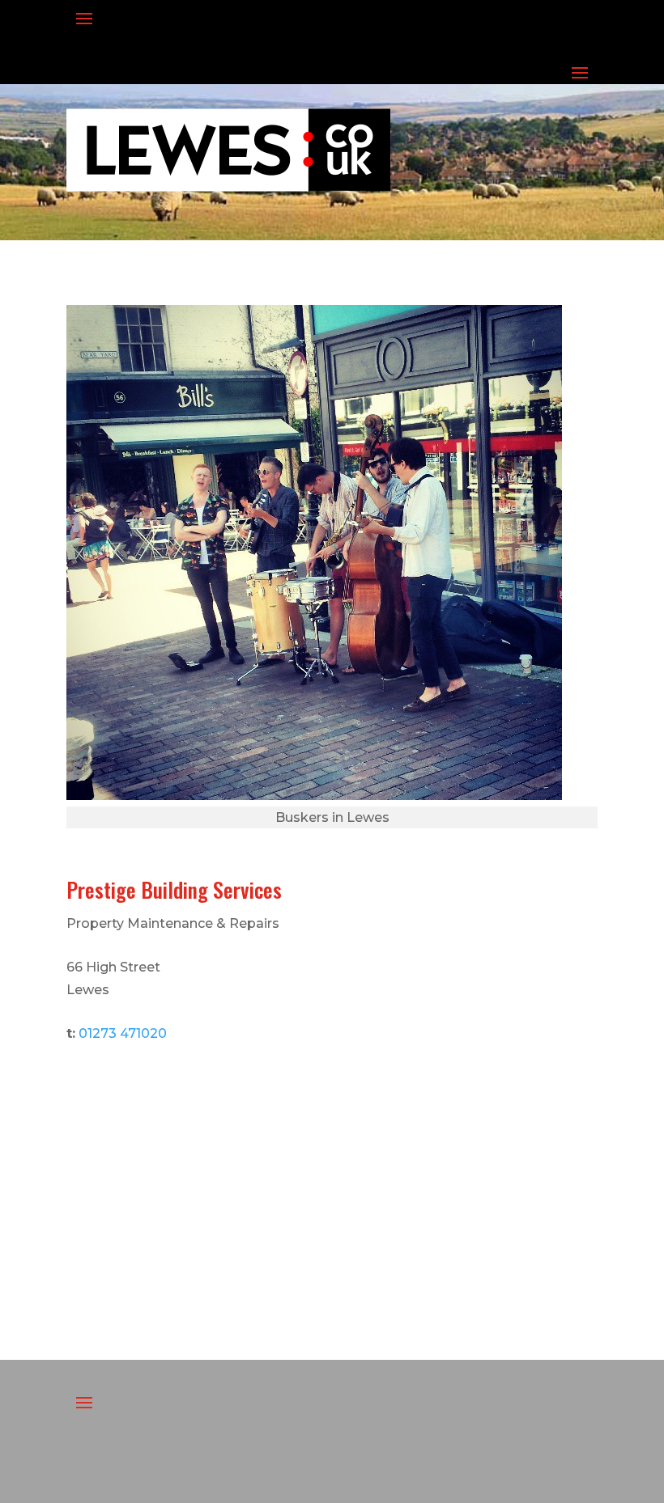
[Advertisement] (332, 1182)
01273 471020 (123, 1033)
